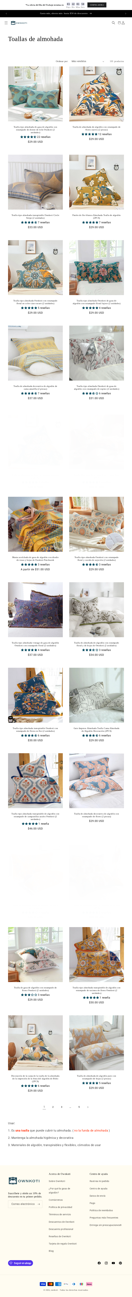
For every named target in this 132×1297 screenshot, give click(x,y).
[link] (44, 1107)
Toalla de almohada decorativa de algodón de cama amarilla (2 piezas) (35, 387)
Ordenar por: (62, 61)
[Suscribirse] (38, 1204)
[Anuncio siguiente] (125, 13)
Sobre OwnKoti (57, 1181)
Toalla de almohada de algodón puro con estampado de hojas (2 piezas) (96, 1077)
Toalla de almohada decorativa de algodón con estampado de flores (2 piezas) (96, 815)
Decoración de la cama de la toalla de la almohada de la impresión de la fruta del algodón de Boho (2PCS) (35, 1079)
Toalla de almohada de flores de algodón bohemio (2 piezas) (35, 476)
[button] (6, 23)
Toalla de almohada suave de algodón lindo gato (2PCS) (96, 906)
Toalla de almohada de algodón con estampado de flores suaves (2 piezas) (97, 128)
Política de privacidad (60, 1207)
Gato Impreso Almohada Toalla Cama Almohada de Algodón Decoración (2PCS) (96, 729)
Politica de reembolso (101, 1210)
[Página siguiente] (87, 1107)
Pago (92, 1203)
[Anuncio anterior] (6, 13)
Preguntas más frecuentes (104, 1217)
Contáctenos (56, 1200)
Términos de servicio (60, 1214)
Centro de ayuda (99, 1188)
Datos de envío (98, 1196)
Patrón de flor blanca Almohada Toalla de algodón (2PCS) (96, 216)
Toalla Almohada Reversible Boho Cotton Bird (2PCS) (96, 476)
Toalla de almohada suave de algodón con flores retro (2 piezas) (35, 906)
